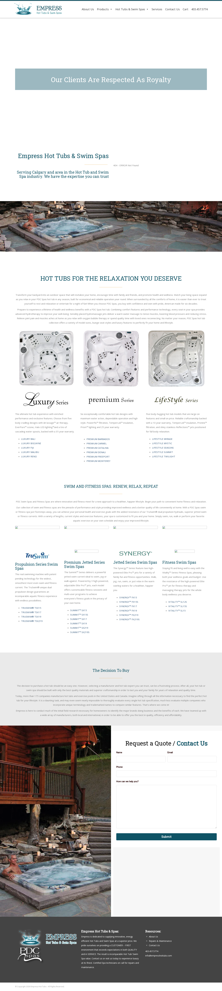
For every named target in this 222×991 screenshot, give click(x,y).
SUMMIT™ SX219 (79, 627)
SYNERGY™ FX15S (128, 601)
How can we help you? (127, 781)
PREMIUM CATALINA (97, 447)
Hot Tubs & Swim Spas (130, 9)
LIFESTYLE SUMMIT (162, 452)
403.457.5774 (199, 9)
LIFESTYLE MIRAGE (162, 438)
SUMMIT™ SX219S (79, 632)
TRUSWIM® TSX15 (31, 607)
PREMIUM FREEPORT (98, 456)
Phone (119, 767)
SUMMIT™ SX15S (79, 614)
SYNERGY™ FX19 (128, 610)
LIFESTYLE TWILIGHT (163, 456)
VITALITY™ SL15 (177, 610)
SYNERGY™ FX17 (128, 606)
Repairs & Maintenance (160, 941)
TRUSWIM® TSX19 (31, 616)
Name (119, 752)
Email (170, 752)
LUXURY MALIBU (30, 452)
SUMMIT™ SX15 (78, 610)
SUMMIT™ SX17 (78, 619)
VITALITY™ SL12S (177, 601)
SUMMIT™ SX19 (78, 623)
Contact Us (172, 9)
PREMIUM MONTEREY (98, 460)
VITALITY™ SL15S (177, 606)
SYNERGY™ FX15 (128, 597)
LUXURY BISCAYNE (31, 443)
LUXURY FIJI (27, 447)
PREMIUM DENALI (96, 452)
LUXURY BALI (28, 438)
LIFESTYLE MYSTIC (162, 443)
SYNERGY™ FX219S (129, 619)
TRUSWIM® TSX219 (32, 620)
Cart (185, 9)
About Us (88, 9)
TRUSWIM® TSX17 (31, 612)
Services (157, 9)
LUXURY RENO (29, 456)
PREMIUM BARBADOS (98, 439)
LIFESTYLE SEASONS (163, 447)
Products (103, 9)
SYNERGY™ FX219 (128, 614)
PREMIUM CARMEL (97, 443)
